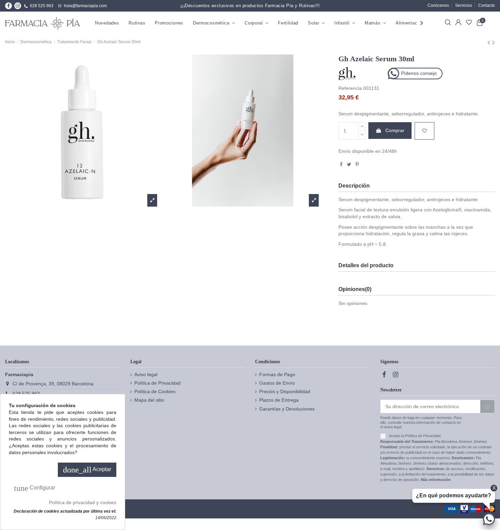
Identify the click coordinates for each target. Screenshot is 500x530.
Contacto (486, 5)
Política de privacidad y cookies (82, 502)
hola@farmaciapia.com (85, 5)
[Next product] (493, 42)
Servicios (463, 5)
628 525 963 (41, 5)
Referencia (350, 88)
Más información (436, 480)
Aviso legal (145, 374)
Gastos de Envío (277, 383)
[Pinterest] (357, 164)
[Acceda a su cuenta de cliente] (458, 23)
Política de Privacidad (157, 383)
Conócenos (438, 5)
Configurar (34, 488)
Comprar (394, 130)
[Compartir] (341, 164)
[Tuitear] (349, 164)
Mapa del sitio (149, 400)
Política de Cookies (155, 391)
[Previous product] (489, 42)
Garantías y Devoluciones (287, 409)
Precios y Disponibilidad (284, 391)
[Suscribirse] (487, 406)
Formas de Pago (277, 374)
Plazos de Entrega (279, 400)
